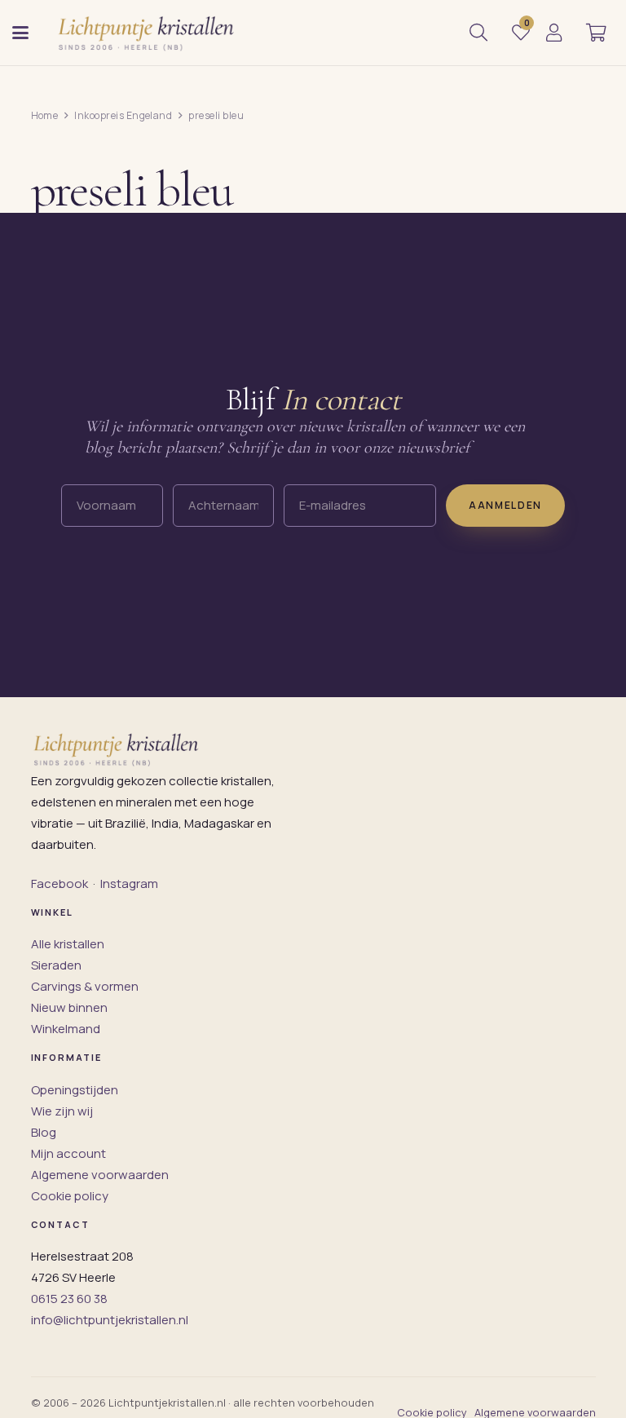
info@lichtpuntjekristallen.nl (109, 1319)
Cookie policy (69, 1195)
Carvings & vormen (85, 986)
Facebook (59, 883)
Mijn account (68, 1153)
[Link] (554, 33)
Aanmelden (505, 505)
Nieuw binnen (69, 1007)
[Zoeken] (478, 32)
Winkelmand (65, 1028)
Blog (43, 1132)
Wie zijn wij (62, 1111)
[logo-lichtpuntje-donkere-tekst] (147, 32)
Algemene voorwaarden (100, 1174)
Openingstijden (74, 1089)
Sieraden (56, 965)
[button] (20, 32)
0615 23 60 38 (69, 1298)
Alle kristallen (67, 943)
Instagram (129, 883)
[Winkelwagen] (596, 33)
